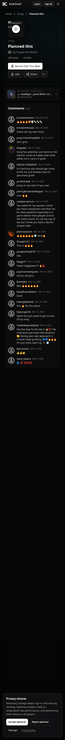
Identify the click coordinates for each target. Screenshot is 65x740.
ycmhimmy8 (23, 181)
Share (33, 74)
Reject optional (40, 721)
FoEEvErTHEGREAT (27, 164)
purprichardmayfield (28, 137)
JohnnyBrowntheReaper (30, 191)
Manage (12, 730)
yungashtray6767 (26, 251)
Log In (37, 4)
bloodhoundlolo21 (27, 291)
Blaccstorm (23, 348)
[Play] (16, 29)
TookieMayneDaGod (28, 325)
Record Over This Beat (27, 66)
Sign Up (48, 4)
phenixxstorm (24, 231)
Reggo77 (21, 261)
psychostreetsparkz (27, 271)
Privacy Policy (29, 730)
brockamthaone (25, 117)
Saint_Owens (24, 358)
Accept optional (17, 721)
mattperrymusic (25, 201)
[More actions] (44, 74)
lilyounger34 (24, 311)
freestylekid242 (25, 301)
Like (17, 74)
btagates (21, 147)
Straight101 (23, 241)
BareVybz (22, 281)
